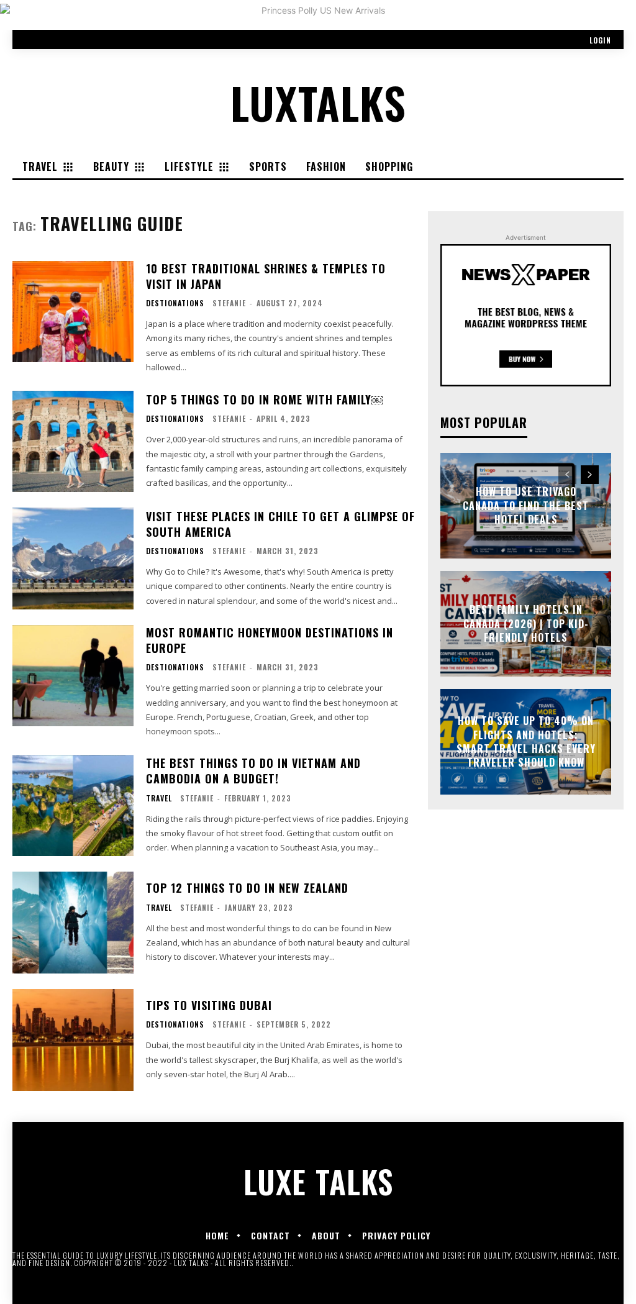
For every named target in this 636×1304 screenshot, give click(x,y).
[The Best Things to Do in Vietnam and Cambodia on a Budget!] (73, 806)
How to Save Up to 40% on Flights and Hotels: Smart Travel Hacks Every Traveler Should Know (526, 741)
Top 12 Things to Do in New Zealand (247, 888)
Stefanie (229, 303)
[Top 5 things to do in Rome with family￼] (73, 442)
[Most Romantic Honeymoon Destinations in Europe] (73, 676)
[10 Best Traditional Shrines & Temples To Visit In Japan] (73, 312)
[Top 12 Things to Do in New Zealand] (73, 922)
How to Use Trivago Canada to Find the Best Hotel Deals (526, 506)
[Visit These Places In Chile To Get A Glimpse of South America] (73, 558)
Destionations (175, 303)
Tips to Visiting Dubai (209, 1005)
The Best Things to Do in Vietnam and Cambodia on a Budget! (253, 771)
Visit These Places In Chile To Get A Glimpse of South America (280, 524)
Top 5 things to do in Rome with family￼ (264, 399)
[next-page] (590, 474)
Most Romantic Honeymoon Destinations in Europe (269, 640)
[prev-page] (567, 474)
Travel (159, 798)
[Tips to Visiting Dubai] (73, 1040)
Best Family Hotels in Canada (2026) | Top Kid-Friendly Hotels (526, 624)
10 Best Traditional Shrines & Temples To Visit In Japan (266, 276)
